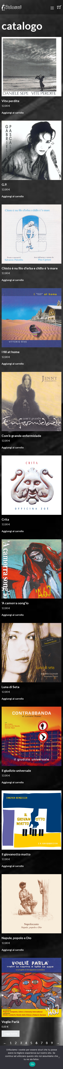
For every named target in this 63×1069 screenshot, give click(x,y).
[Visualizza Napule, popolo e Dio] (32, 903)
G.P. (4, 184)
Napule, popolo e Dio (16, 938)
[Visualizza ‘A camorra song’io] (32, 568)
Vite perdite (10, 101)
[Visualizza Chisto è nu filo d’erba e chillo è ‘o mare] (32, 233)
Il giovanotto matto (16, 854)
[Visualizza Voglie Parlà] (32, 987)
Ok (32, 1064)
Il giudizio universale (16, 770)
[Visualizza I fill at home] (32, 317)
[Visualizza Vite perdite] (32, 66)
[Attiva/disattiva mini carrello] (59, 7)
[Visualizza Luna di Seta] (32, 652)
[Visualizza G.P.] (32, 149)
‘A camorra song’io (15, 603)
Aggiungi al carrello (13, 112)
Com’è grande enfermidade (21, 436)
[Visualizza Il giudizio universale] (32, 735)
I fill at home (11, 352)
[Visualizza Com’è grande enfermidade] (32, 401)
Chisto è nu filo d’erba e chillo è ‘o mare (30, 268)
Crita (5, 519)
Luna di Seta (10, 687)
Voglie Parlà (10, 1022)
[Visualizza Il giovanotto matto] (32, 819)
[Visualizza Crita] (32, 484)
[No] (59, 1057)
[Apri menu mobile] (52, 8)
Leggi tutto (10, 1033)
